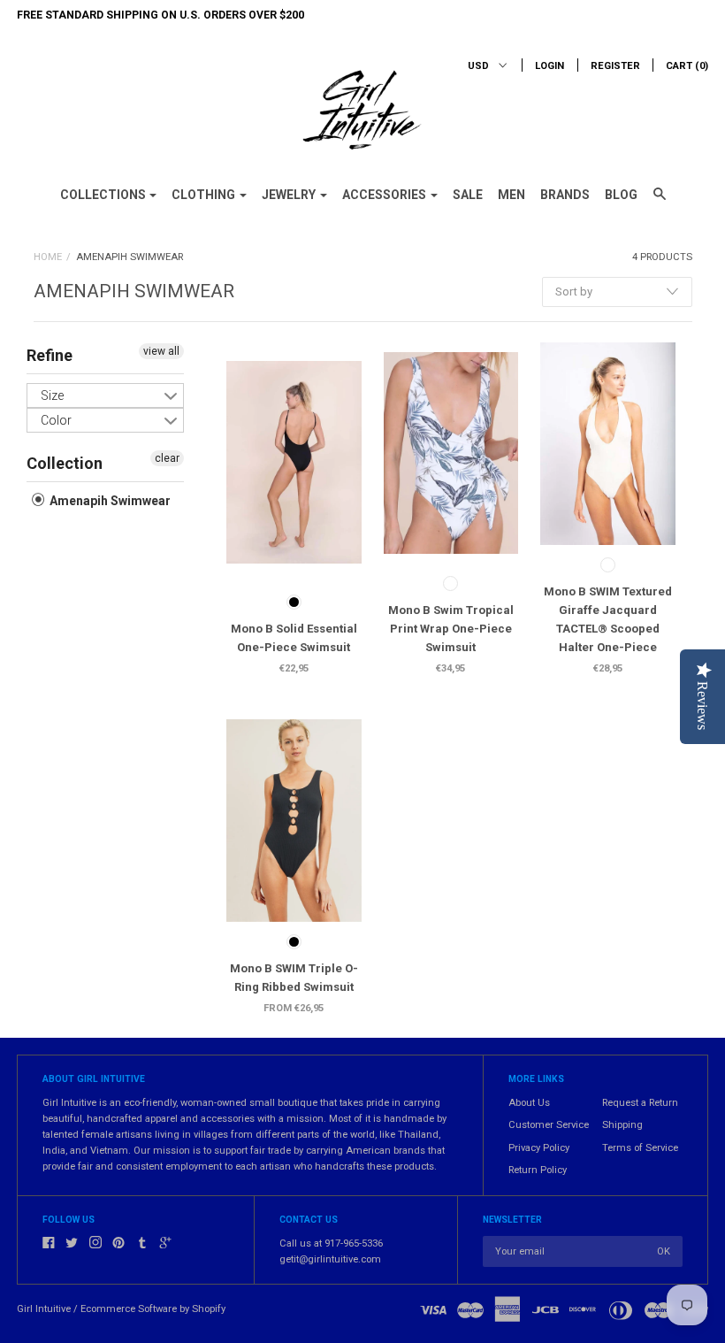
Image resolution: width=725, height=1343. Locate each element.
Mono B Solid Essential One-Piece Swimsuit (294, 638)
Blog (621, 195)
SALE (468, 195)
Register (615, 66)
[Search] (659, 201)
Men (511, 195)
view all (161, 351)
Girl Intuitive (44, 1309)
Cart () (687, 66)
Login (549, 66)
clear (167, 458)
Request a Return (640, 1103)
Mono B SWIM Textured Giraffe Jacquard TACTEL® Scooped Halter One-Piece (608, 619)
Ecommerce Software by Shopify (152, 1309)
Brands (565, 195)
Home (48, 257)
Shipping (622, 1125)
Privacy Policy (538, 1148)
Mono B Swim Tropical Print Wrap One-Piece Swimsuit (451, 628)
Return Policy (537, 1170)
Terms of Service (640, 1148)
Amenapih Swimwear (109, 501)
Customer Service (548, 1125)
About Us (529, 1103)
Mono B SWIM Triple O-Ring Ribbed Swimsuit (294, 978)
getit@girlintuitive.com (330, 1259)
